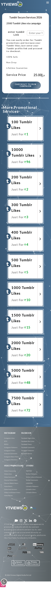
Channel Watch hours (11, 483)
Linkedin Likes (31, 489)
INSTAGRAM (9, 433)
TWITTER (29, 471)
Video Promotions (13, 466)
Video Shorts (8, 486)
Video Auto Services (10, 489)
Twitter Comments (32, 480)
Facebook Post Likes (27, 441)
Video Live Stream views (12, 492)
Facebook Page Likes (28, 438)
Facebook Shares (26, 453)
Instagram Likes (9, 438)
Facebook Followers (27, 450)
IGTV (5, 441)
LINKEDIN (29, 483)
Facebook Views (26, 444)
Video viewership (10, 471)
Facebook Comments (28, 447)
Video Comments (9, 477)
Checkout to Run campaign (25, 85)
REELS (6, 444)
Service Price (16, 74)
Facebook (26, 433)
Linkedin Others (31, 492)
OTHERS (29, 466)
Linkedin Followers (32, 486)
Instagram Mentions (10, 460)
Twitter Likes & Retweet (34, 477)
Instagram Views (9, 450)
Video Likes (8, 474)
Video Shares (8, 495)
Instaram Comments (10, 453)
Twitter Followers (31, 474)
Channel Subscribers (10, 480)
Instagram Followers (10, 447)
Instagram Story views (11, 457)
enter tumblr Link (16, 33)
